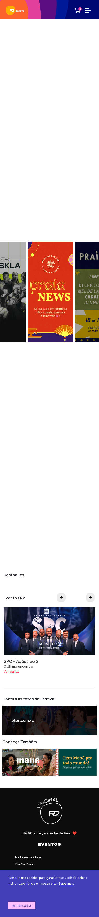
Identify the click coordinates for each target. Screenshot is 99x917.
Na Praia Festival (28, 857)
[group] (50, 292)
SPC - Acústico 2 (21, 661)
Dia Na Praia (24, 864)
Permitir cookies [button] (21, 905)
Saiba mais (66, 883)
